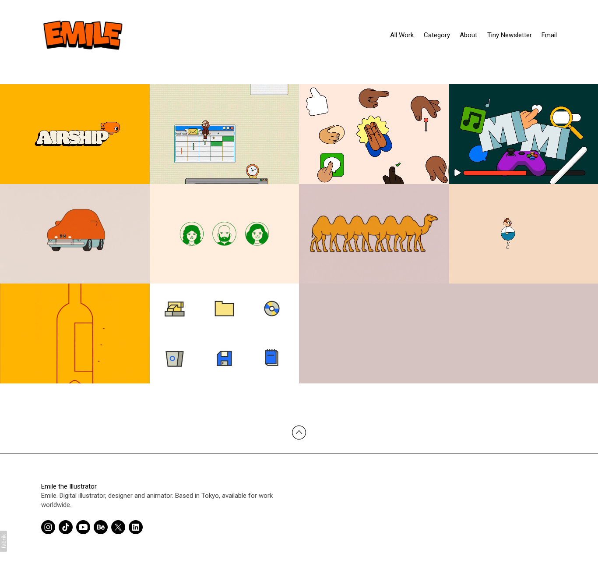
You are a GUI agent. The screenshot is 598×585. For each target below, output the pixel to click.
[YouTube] (83, 527)
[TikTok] (66, 527)
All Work (402, 35)
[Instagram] (48, 527)
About (468, 35)
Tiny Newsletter (509, 35)
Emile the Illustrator (69, 486)
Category (437, 35)
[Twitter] (118, 527)
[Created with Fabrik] (3, 541)
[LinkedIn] (136, 527)
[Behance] (101, 527)
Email (549, 35)
